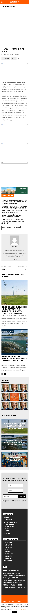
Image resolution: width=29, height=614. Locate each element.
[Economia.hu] (14, 2)
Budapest (9, 227)
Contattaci (6, 533)
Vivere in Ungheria (8, 524)
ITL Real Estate (7, 556)
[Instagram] (14, 258)
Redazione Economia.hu (12, 315)
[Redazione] (2, 54)
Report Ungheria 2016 (23, 268)
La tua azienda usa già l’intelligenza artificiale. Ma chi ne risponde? (11, 216)
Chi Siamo (6, 531)
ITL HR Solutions (8, 554)
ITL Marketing (7, 558)
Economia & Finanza (10, 6)
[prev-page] (2, 374)
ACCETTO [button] (14, 611)
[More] (18, 58)
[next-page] (5, 374)
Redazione (6, 54)
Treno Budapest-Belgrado (6, 268)
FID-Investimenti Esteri (10, 522)
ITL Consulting (7, 543)
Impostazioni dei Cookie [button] (20, 609)
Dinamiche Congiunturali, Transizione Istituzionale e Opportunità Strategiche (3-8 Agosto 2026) (14, 221)
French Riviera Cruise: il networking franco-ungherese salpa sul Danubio (14, 211)
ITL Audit (5, 549)
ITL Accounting (7, 545)
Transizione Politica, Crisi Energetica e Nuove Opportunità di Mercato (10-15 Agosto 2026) (14, 207)
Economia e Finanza (8, 526)
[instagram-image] (5, 388)
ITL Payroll (6, 552)
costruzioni (17, 227)
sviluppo (12, 229)
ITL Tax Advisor (7, 547)
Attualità (3, 315)
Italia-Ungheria (7, 520)
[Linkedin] (16, 258)
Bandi (3, 227)
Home (2, 6)
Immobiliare (5, 229)
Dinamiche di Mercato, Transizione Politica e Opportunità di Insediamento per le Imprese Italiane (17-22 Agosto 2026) (14, 201)
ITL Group (6, 529)
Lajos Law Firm (7, 560)
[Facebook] (12, 258)
